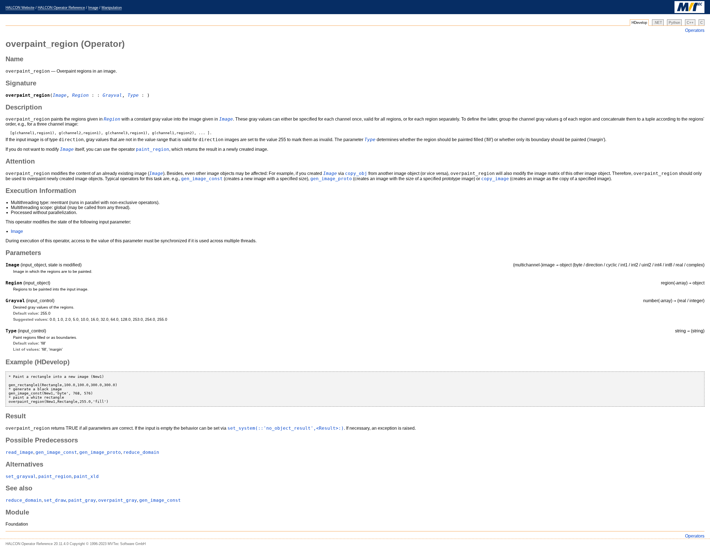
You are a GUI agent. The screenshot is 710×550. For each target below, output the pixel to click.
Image (93, 8)
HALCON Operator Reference (61, 8)
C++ (690, 23)
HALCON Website (20, 8)
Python (674, 23)
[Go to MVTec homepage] (689, 12)
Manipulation (112, 8)
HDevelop (639, 23)
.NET (658, 23)
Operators (694, 30)
